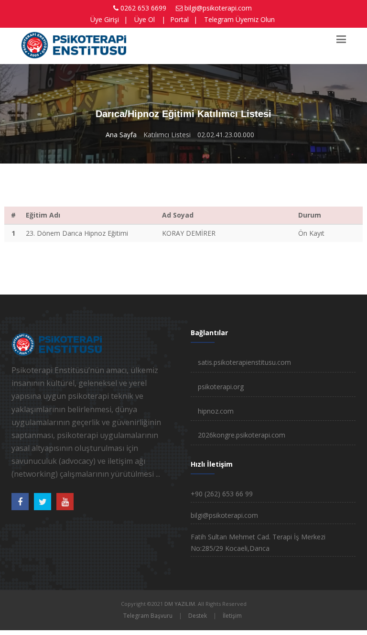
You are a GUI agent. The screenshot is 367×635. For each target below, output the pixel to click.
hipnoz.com (216, 411)
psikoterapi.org (221, 386)
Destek (197, 616)
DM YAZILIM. (180, 603)
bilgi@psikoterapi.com (218, 7)
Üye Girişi (104, 19)
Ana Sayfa (121, 134)
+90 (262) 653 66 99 (222, 493)
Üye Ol (144, 19)
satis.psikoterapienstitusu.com (244, 362)
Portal (179, 19)
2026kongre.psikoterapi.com (241, 434)
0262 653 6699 (143, 7)
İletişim (232, 616)
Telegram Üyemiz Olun (239, 19)
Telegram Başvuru (148, 616)
